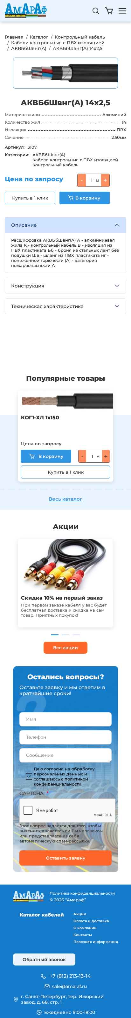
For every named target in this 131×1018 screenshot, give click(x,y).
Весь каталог (65, 499)
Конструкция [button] (27, 286)
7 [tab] (33, 489)
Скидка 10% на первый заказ (62, 598)
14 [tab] (109, 489)
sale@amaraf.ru (69, 986)
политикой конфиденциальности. (61, 781)
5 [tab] (11, 489)
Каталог (39, 37)
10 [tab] (65, 489)
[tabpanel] (65, 436)
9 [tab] (55, 489)
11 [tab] (76, 489)
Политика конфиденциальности (82, 893)
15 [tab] (119, 489)
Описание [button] (24, 225)
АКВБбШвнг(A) (28, 48)
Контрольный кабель (80, 37)
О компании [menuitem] (85, 928)
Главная (14, 37)
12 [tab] (87, 489)
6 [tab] (22, 489)
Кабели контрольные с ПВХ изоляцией (58, 43)
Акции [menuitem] (79, 914)
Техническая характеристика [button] (47, 306)
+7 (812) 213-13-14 (70, 976)
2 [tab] (65, 634)
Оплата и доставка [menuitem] (91, 921)
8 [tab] (44, 489)
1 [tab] (55, 634)
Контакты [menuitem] (82, 935)
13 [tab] (98, 489)
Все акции (65, 648)
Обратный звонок (44, 959)
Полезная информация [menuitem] (95, 942)
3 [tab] (76, 634)
